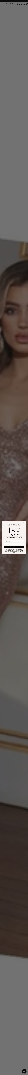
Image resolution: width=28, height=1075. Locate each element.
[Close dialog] (23, 522)
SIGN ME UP (14, 547)
